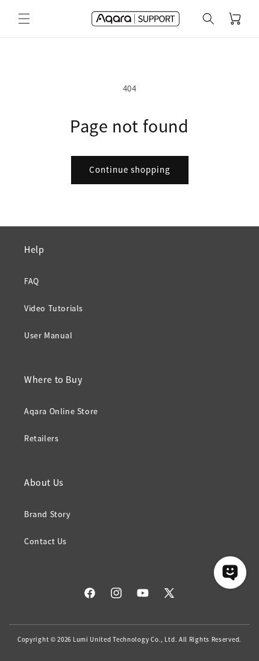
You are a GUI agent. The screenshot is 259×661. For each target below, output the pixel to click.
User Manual (48, 335)
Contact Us (45, 541)
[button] (24, 18)
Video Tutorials (53, 308)
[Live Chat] (230, 572)
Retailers (41, 438)
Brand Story (47, 514)
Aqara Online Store (61, 411)
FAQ (31, 281)
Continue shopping (129, 169)
